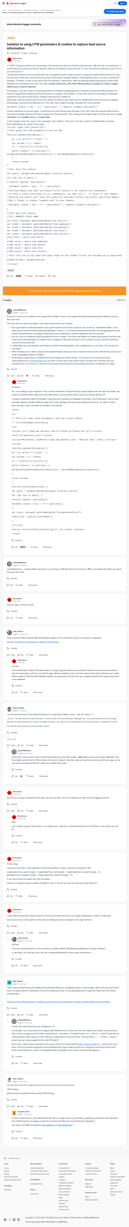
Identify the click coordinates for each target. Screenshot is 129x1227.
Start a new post (81, 291)
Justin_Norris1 (18, 631)
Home (4, 10)
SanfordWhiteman (19, 310)
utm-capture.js (48, 1125)
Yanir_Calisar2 (18, 1079)
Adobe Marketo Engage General (50, 10)
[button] (115, 11)
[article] (64, 343)
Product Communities (14, 10)
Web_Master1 (18, 981)
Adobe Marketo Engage (31, 10)
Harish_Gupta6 (18, 708)
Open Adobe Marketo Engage (108, 24)
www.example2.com (38, 360)
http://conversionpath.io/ (88, 1044)
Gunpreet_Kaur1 (24, 1111)
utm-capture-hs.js (65, 1125)
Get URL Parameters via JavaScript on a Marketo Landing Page (33, 642)
